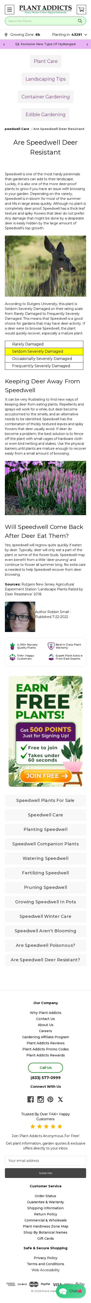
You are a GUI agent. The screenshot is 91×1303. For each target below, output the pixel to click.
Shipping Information (45, 1208)
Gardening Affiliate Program (45, 1037)
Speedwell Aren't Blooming (45, 930)
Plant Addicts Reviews (46, 1043)
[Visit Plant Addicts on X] (60, 1099)
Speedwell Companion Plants (45, 844)
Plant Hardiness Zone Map (45, 1226)
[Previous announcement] (4, 44)
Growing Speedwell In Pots (45, 902)
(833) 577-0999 (46, 1078)
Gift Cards (45, 1238)
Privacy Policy (45, 1258)
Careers (45, 1031)
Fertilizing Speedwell (45, 873)
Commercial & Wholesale (45, 1220)
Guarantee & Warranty (45, 1202)
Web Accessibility (46, 1270)
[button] (9, 9)
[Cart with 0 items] (81, 9)
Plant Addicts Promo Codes (45, 1049)
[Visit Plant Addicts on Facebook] (30, 1099)
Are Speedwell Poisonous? (45, 945)
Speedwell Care (45, 815)
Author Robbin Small (52, 612)
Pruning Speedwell (45, 887)
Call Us (46, 1067)
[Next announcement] (87, 44)
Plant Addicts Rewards (45, 1055)
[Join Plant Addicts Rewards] (45, 731)
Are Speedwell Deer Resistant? (45, 959)
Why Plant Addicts (45, 1013)
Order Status (45, 1196)
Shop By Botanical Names (45, 1232)
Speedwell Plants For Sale (45, 800)
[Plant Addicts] (45, 9)
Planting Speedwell (45, 829)
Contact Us (45, 1019)
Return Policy (45, 1214)
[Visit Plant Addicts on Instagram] (40, 1099)
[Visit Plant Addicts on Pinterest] (50, 1099)
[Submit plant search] (80, 21)
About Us (45, 1025)
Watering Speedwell (45, 858)
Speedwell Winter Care (45, 916)
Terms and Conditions (45, 1264)
